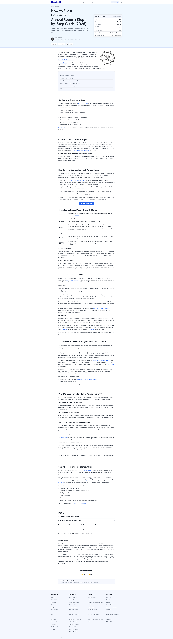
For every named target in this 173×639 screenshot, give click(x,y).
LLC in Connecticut (83, 103)
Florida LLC (53, 602)
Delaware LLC (54, 604)
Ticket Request (110, 364)
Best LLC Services (73, 597)
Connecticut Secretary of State (100, 360)
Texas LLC (53, 597)
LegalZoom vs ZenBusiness (93, 614)
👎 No (90, 574)
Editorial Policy (109, 621)
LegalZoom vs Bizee (92, 617)
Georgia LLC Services (73, 609)
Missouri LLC (53, 624)
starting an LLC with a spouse (100, 308)
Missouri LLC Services (74, 626)
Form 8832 (91, 329)
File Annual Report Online (86, 203)
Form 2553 (64, 329)
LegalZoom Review (92, 597)
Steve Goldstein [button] (58, 37)
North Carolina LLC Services (75, 612)
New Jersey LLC (54, 626)
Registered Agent (89, 480)
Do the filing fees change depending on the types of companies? (75, 533)
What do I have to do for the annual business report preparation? (75, 529)
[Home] (56, 2)
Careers (108, 602)
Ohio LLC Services (73, 631)
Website (77, 215)
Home (52, 6)
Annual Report (87, 470)
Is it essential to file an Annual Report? (68, 516)
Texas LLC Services (73, 599)
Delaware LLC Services (74, 607)
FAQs (61, 88)
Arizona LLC (53, 619)
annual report (63, 63)
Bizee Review (91, 604)
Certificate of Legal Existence (81, 150)
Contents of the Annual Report (67, 75)
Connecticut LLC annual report (66, 60)
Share (71, 44)
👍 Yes (83, 574)
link (68, 188)
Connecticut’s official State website (75, 180)
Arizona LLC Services (73, 621)
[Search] (121, 2)
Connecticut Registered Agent (80, 503)
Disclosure (54, 44)
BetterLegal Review (92, 607)
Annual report (64, 437)
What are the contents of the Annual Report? (70, 520)
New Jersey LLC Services (74, 629)
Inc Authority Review (92, 609)
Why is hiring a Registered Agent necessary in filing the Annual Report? (77, 525)
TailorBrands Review (92, 612)
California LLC (54, 599)
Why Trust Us (61, 44)
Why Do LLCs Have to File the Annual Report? (70, 83)
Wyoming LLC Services (74, 624)
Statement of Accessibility (112, 607)
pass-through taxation (72, 280)
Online (85, 233)
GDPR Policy (109, 619)
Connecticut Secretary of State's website (87, 379)
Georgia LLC (53, 607)
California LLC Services (74, 602)
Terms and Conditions (111, 612)
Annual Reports (57, 6)
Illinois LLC (53, 614)
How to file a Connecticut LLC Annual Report (70, 80)
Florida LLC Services (73, 604)
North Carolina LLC (55, 609)
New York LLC (54, 612)
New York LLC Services (74, 614)
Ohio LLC (53, 629)
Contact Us (108, 599)
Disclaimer (108, 609)
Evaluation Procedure (110, 617)
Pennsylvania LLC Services (75, 619)
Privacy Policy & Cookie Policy (112, 614)
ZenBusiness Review (92, 599)
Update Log (115, 2)
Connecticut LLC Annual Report (67, 78)
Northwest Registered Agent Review (95, 602)
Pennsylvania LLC (54, 617)
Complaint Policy (109, 604)
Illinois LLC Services (73, 617)
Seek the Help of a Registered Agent (68, 86)
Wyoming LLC (54, 621)
